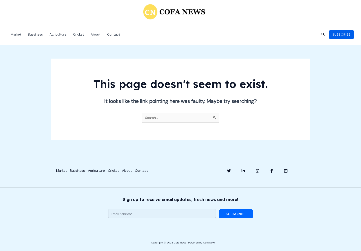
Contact (113, 34)
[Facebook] (271, 171)
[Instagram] (257, 171)
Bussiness (35, 34)
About (95, 34)
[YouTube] (286, 171)
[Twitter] (229, 171)
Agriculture (58, 34)
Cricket (78, 34)
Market (16, 34)
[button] (323, 34)
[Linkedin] (243, 171)
